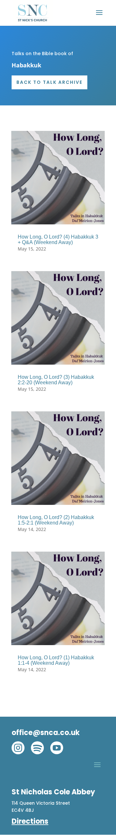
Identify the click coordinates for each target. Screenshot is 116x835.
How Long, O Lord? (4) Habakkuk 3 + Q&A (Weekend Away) (58, 239)
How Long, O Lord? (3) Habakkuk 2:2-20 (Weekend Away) (56, 379)
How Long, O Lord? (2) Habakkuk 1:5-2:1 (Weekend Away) (56, 520)
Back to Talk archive (49, 82)
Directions (30, 821)
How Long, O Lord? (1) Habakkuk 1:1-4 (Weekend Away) (56, 660)
